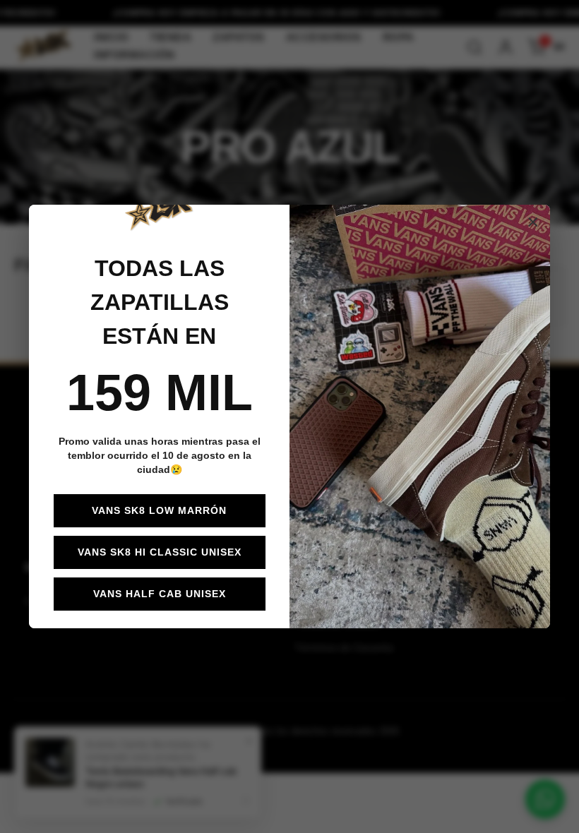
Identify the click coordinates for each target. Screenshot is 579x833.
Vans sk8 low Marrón (159, 510)
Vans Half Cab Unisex (159, 593)
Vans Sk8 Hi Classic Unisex (159, 552)
